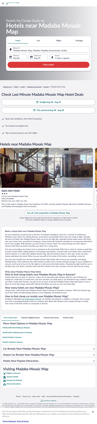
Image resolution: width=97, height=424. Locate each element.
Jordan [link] (22, 87)
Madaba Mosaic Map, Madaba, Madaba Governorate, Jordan (40, 51)
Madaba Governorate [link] (34, 87)
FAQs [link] (43, 396)
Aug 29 (37, 58)
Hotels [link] (16, 87)
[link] (48, 373)
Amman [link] (46, 87)
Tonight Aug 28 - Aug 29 (50, 102)
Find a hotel (48, 65)
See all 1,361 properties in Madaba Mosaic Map (48, 213)
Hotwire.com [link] (7, 87)
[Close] (93, 412)
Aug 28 (16, 58)
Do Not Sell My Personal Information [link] (59, 396)
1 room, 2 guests (62, 58)
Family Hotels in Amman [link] (12, 337)
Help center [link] (36, 396)
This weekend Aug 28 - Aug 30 (50, 110)
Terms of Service (23, 421)
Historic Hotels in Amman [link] (13, 342)
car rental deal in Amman (31, 299)
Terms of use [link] (26, 396)
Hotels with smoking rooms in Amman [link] (17, 332)
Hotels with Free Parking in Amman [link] (16, 328)
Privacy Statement (9, 421)
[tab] (18, 40)
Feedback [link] (76, 396)
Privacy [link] (18, 396)
